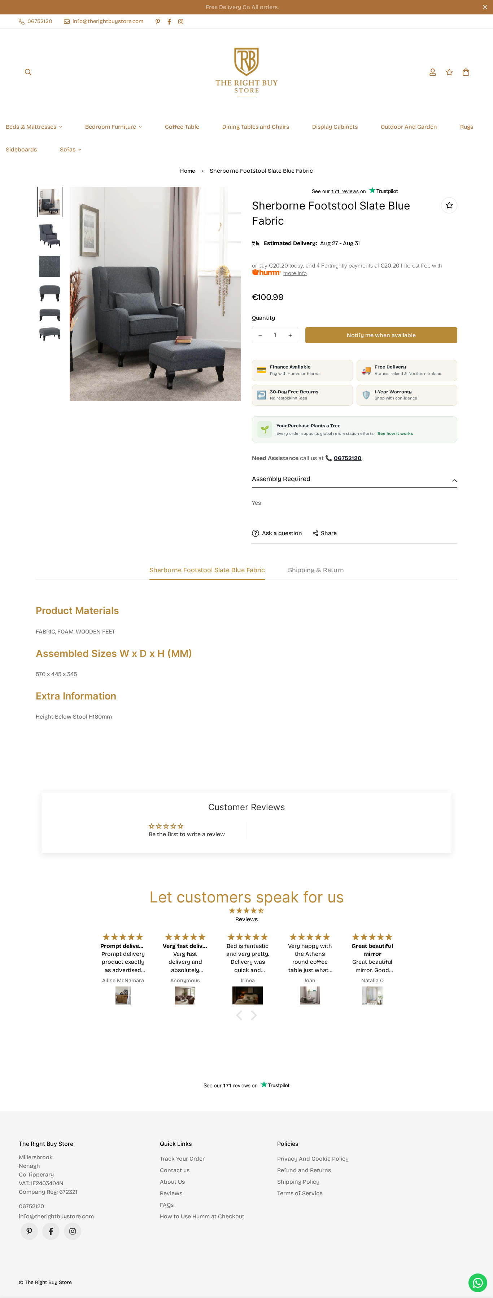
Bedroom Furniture (110, 126)
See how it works (395, 433)
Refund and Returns (304, 1170)
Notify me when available (381, 335)
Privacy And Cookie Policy (313, 1158)
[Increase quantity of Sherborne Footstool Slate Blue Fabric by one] (290, 335)
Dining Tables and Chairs (255, 126)
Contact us (174, 1170)
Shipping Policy (298, 1181)
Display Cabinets (335, 126)
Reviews (171, 1193)
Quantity (263, 317)
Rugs (466, 126)
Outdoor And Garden (409, 126)
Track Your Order (182, 1158)
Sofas (67, 149)
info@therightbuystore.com (56, 1216)
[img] (246, 910)
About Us (172, 1181)
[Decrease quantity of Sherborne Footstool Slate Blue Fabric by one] (260, 335)
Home (187, 171)
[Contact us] (477, 1282)
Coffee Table (182, 126)
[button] (241, 1015)
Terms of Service (300, 1193)
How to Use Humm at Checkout (202, 1216)
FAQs (167, 1204)
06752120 (31, 1206)
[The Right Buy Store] (246, 72)
